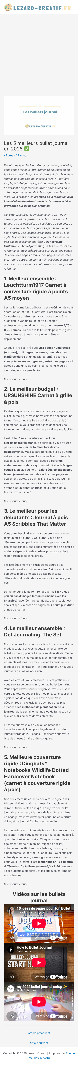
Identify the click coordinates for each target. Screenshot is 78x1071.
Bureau (10, 155)
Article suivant (39, 1042)
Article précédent (39, 1033)
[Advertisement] (39, 55)
